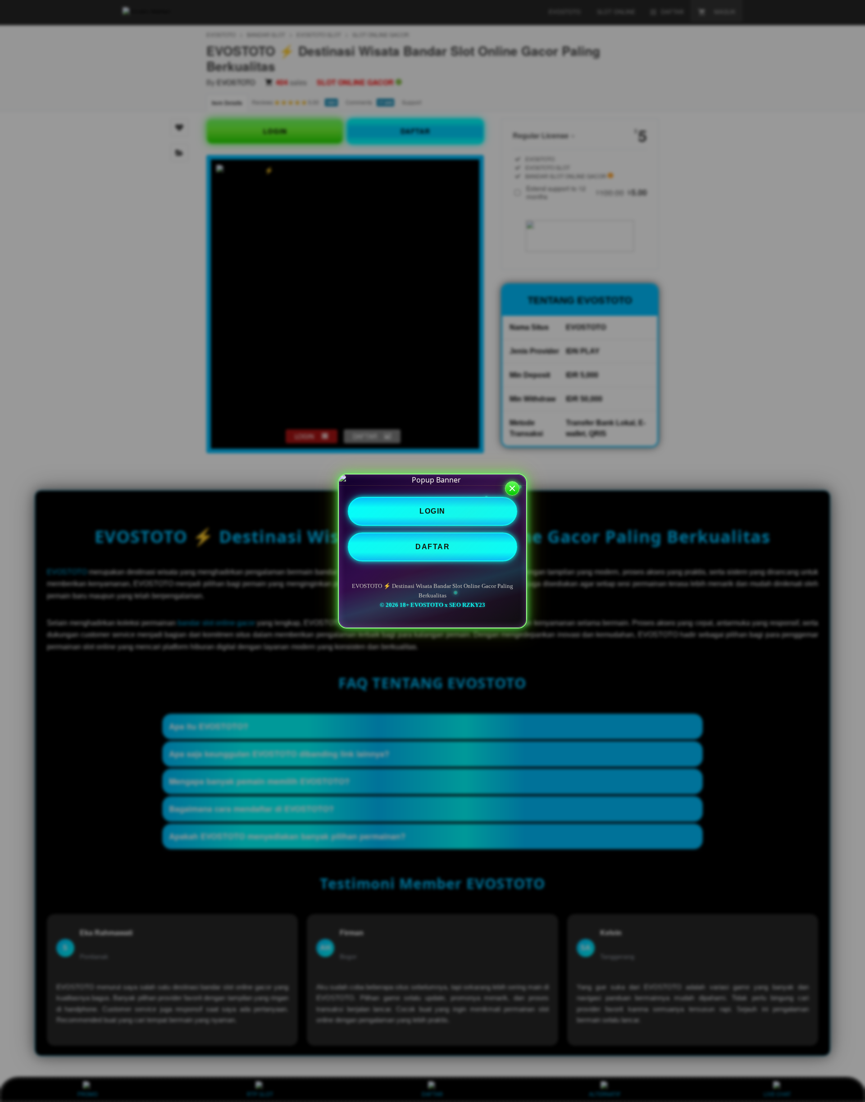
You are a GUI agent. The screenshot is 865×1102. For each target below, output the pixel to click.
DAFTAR (432, 547)
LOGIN (432, 511)
